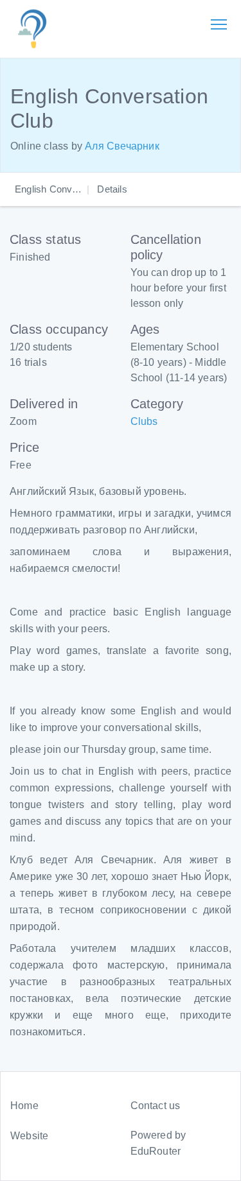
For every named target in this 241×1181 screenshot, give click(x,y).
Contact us (155, 1105)
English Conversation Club (72, 189)
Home (24, 1105)
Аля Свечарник (122, 146)
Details (112, 189)
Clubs (144, 421)
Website (29, 1135)
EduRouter (155, 1151)
